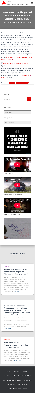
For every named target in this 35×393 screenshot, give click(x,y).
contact (26, 371)
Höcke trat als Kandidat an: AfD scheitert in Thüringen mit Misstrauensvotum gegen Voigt (16, 272)
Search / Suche (23, 384)
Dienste (6, 266)
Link (2, 77)
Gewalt (12, 82)
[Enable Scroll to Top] (31, 389)
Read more (16, 291)
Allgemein (7, 303)
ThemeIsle (24, 388)
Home (13, 375)
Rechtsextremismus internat (12, 380)
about (8, 371)
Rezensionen (11, 384)
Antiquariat (16, 371)
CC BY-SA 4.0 (25, 75)
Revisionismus (28, 380)
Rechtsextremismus (22, 82)
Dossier (6, 375)
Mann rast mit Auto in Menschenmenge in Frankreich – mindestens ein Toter (16, 345)
